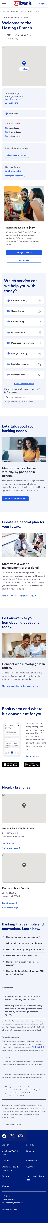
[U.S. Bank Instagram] (20, 1136)
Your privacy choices (35, 1176)
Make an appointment (17, 155)
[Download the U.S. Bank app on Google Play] (32, 764)
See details (24, 260)
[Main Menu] (4, 4)
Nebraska (14, 12)
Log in (42, 3)
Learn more (31, 756)
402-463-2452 (11, 103)
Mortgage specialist (14, 175)
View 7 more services (24, 383)
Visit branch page (10, 848)
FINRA (35, 1047)
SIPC (41, 1047)
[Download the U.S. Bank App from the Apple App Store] (10, 764)
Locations (5, 12)
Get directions (11, 99)
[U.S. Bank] (23, 3)
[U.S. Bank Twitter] (12, 1136)
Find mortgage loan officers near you (19, 686)
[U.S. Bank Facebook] (4, 1136)
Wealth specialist (13, 171)
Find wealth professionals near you (18, 596)
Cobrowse (7, 1186)
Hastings (23, 12)
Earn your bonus (24, 252)
